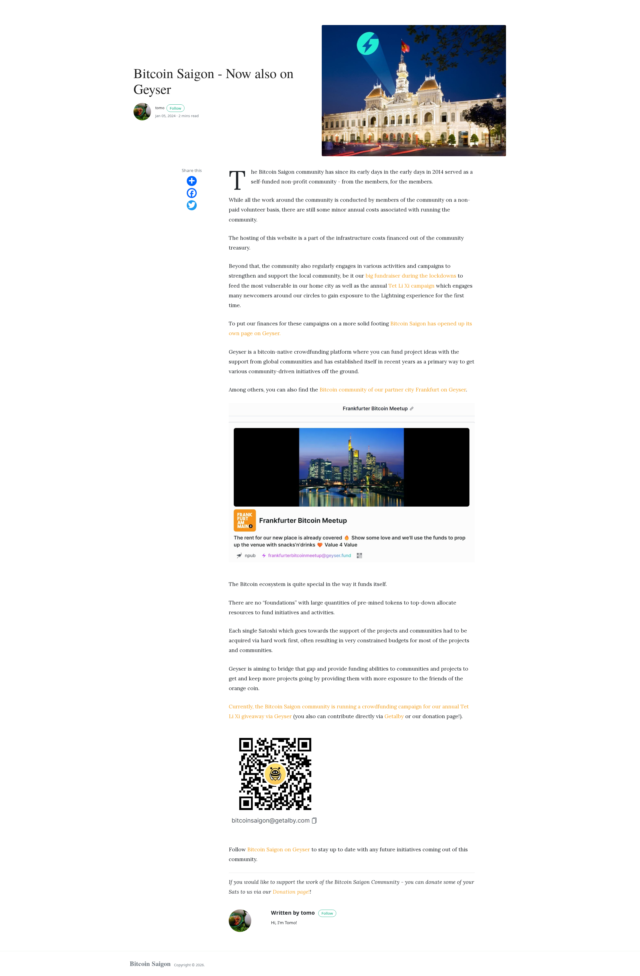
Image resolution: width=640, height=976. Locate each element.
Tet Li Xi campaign (411, 285)
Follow (175, 108)
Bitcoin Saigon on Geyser (278, 849)
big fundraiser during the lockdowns (411, 275)
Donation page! (291, 891)
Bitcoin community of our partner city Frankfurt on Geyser (393, 389)
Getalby (394, 716)
